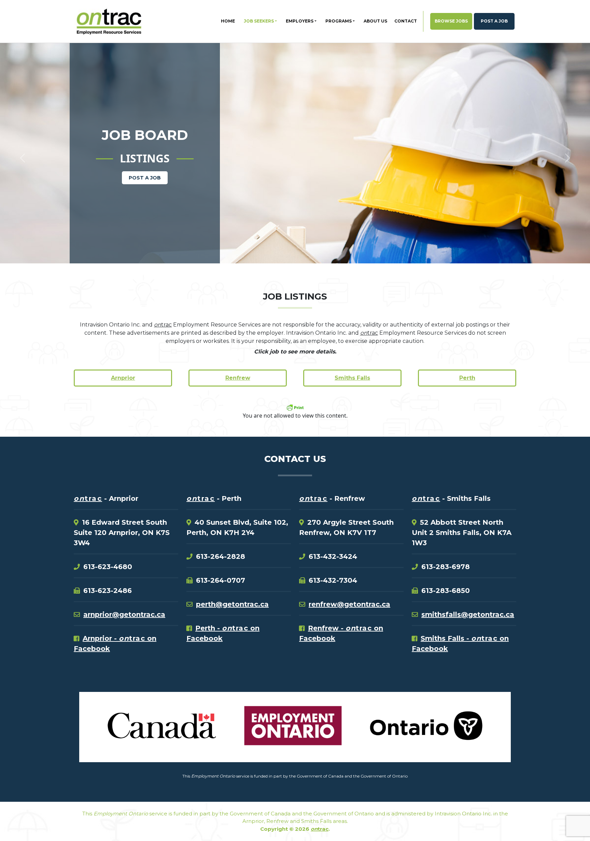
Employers (299, 21)
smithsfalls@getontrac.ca (467, 614)
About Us (375, 21)
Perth (467, 378)
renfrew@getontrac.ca (349, 604)
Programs (338, 21)
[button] (44, 137)
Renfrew (237, 378)
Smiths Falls (352, 378)
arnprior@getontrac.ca (124, 614)
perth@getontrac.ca (232, 604)
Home (228, 21)
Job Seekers (259, 21)
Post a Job (494, 21)
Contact (405, 21)
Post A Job (145, 178)
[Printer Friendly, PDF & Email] (295, 407)
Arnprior (123, 378)
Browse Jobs (451, 21)
